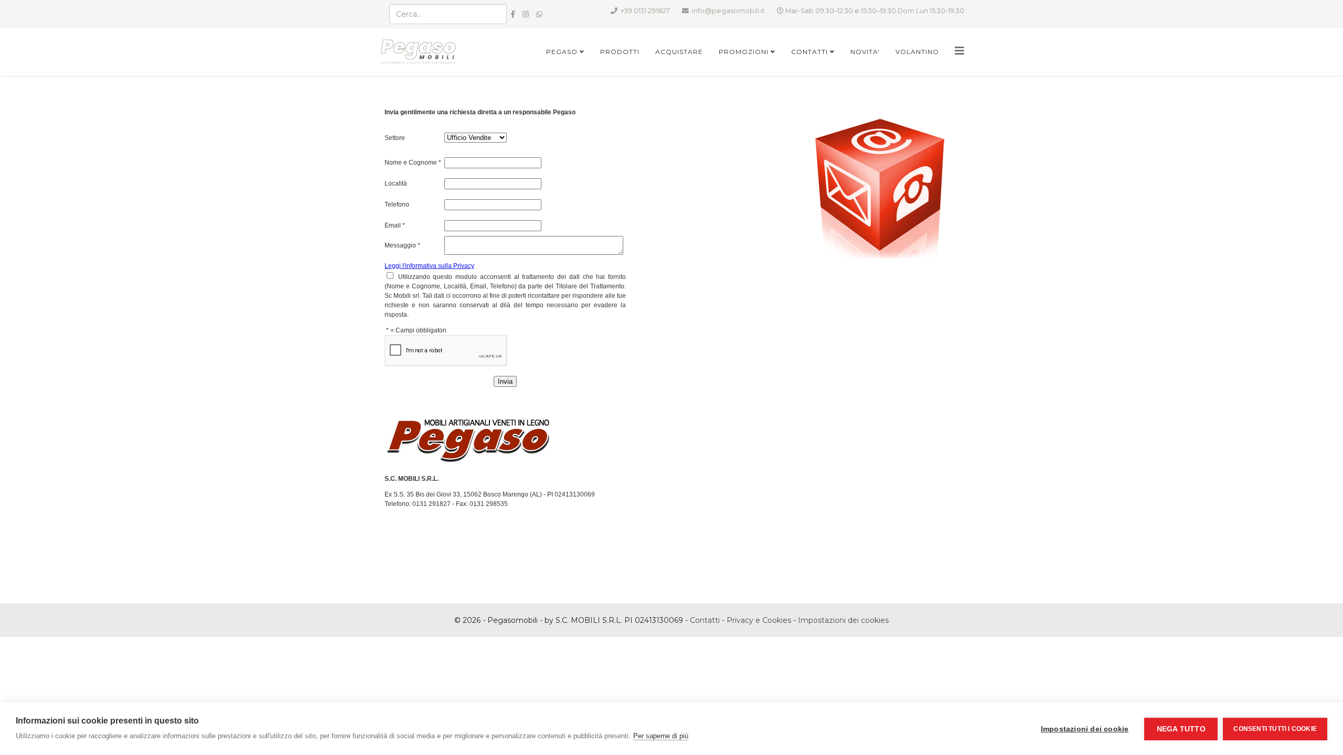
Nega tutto (1181, 729)
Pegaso (562, 52)
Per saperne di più (660, 736)
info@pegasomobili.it (728, 11)
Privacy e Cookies (759, 620)
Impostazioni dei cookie (1085, 729)
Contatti (809, 52)
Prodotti (619, 52)
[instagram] (526, 14)
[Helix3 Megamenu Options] (959, 51)
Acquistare (679, 52)
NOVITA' (865, 52)
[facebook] (512, 14)
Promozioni (744, 52)
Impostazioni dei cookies (843, 620)
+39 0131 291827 (645, 11)
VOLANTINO (917, 52)
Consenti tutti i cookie (1275, 728)
